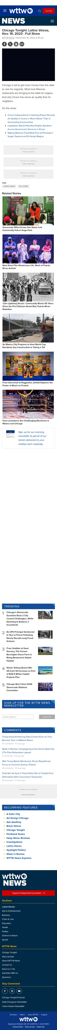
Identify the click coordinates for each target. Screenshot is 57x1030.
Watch (22, 1015)
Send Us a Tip (8, 969)
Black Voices (14, 826)
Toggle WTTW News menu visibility (53, 21)
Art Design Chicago (17, 818)
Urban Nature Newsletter (13, 1006)
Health (5, 927)
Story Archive (8, 956)
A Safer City (13, 814)
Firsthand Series (16, 834)
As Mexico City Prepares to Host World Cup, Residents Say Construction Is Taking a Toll (24, 346)
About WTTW (33, 1015)
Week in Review (15, 854)
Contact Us (7, 964)
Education (6, 923)
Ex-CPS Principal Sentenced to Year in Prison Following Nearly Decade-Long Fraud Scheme (20, 636)
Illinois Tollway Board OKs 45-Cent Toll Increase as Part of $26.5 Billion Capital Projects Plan (21, 672)
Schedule (13, 1015)
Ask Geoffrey (14, 822)
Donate (48, 10)
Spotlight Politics (16, 850)
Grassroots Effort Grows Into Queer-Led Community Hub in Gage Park (22, 229)
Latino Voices (9, 186)
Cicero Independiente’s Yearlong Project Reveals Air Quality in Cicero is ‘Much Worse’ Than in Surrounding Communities (31, 118)
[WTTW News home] (13, 21)
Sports (5, 939)
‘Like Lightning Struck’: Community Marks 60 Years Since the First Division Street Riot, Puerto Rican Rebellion (27, 306)
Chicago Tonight (16, 830)
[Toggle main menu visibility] (5, 10)
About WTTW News (11, 960)
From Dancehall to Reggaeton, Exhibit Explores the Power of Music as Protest (27, 384)
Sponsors (6, 977)
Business (6, 915)
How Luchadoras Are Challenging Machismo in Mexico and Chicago (25, 422)
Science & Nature (10, 935)
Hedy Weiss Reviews (18, 838)
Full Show (23, 186)
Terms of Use (30, 1027)
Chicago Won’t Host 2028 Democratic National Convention (19, 687)
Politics (5, 931)
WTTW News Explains (19, 858)
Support (44, 1015)
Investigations (14, 842)
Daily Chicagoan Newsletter (14, 1001)
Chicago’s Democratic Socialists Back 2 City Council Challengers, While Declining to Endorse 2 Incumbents (20, 618)
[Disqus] (28, 486)
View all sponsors (29, 152)
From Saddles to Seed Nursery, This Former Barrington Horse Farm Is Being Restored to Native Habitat (19, 654)
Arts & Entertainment (11, 910)
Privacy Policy (18, 1027)
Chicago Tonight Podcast (13, 997)
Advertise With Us (10, 973)
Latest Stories (8, 906)
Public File (40, 1027)
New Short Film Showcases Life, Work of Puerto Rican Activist (26, 267)
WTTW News (8, 37)
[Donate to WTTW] (28, 1019)
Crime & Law (8, 919)
